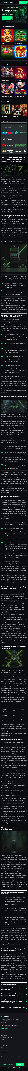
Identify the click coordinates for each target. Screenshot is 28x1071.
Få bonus (7, 17)
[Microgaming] (20, 133)
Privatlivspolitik (4, 1047)
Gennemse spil (18, 17)
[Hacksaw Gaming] (20, 145)
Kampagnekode (4, 1035)
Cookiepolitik (4, 1045)
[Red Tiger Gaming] (20, 139)
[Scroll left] (18, 101)
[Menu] (2, 2)
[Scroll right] (21, 101)
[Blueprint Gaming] (7, 151)
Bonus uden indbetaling (6, 1037)
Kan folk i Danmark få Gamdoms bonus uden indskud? (13, 1008)
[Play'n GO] (7, 133)
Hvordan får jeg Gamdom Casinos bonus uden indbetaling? (12, 988)
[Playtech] (7, 139)
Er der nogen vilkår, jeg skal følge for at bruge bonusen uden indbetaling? (11, 994)
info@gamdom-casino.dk (6, 1059)
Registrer (23, 2)
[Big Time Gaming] (7, 145)
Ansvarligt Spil (4, 1052)
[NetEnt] (20, 127)
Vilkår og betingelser (5, 1049)
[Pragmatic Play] (7, 127)
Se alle (25, 26)
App (2, 1030)
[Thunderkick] (20, 151)
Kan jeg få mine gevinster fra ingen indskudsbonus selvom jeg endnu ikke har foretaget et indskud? (12, 1001)
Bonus (2, 1033)
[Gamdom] (8, 2)
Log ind (16, 2)
